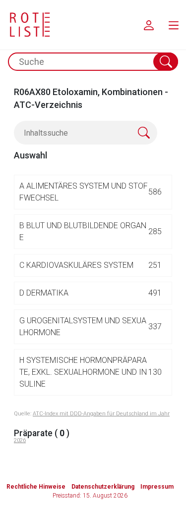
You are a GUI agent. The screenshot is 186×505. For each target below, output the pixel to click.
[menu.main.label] (173, 24)
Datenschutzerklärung (102, 486)
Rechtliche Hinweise (35, 486)
